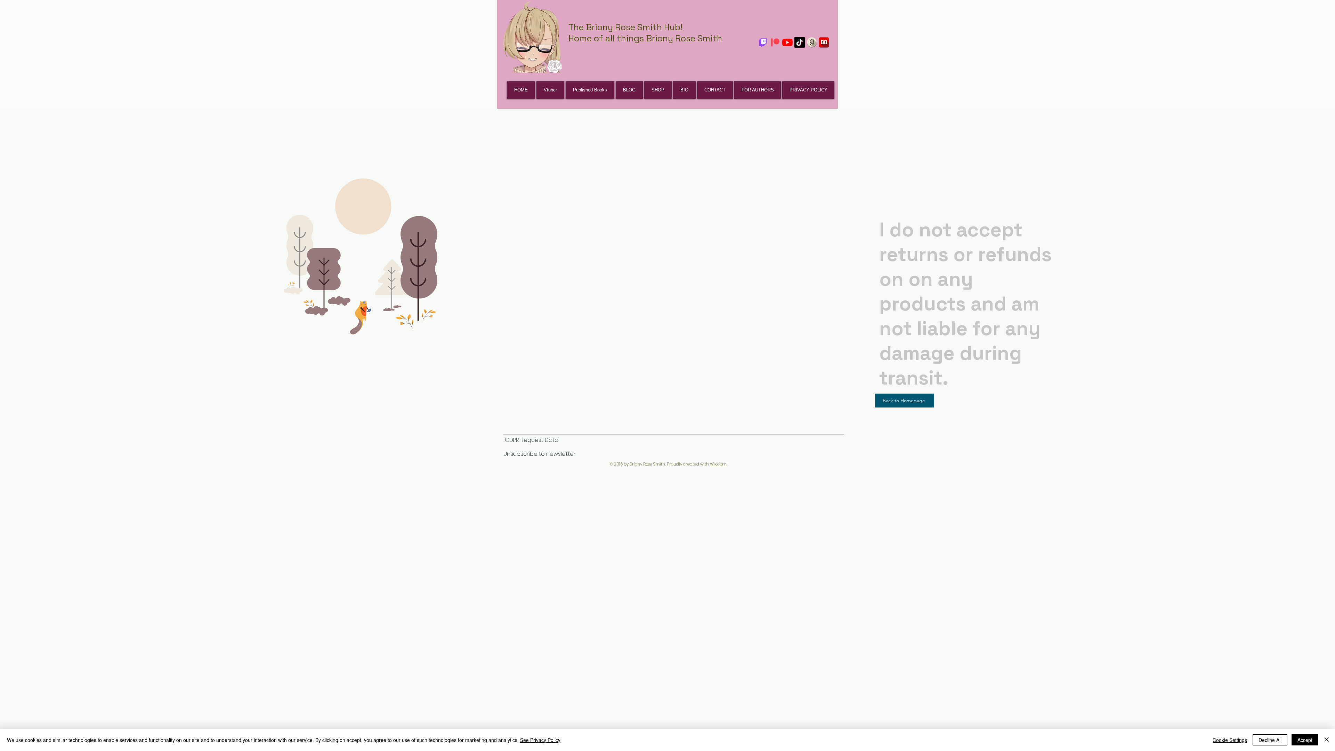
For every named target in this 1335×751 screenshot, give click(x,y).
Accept (1304, 739)
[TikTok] (799, 42)
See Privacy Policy (540, 739)
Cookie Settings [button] (1230, 739)
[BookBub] (824, 42)
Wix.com (718, 464)
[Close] (1326, 739)
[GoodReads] (812, 42)
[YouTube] (787, 42)
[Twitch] (763, 42)
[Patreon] (775, 42)
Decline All (1270, 739)
